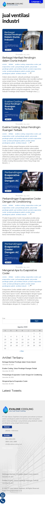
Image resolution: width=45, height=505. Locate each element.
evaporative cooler (32, 64)
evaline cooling (20, 64)
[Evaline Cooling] (12, 5)
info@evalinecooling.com (13, 444)
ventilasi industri (21, 73)
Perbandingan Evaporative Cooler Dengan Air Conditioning (21, 200)
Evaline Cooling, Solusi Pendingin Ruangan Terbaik (21, 129)
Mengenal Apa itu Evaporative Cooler (19, 272)
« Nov (22, 351)
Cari (3, 318)
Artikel (11, 64)
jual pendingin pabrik (22, 67)
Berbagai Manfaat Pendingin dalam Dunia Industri (19, 59)
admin (4, 64)
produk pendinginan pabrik (16, 71)
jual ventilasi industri (21, 69)
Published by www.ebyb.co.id (12, 490)
